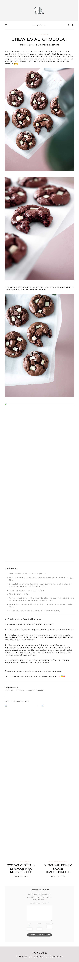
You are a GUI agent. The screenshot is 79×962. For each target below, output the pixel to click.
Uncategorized (43, 34)
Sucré (32, 34)
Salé (14, 861)
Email (39, 923)
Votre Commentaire (38, 903)
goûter (41, 690)
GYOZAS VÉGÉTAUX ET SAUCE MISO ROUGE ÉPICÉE (21, 869)
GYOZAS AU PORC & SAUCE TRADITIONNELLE (58, 869)
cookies (31, 690)
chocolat (21, 690)
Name (30, 923)
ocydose (39, 25)
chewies (9, 690)
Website (49, 923)
